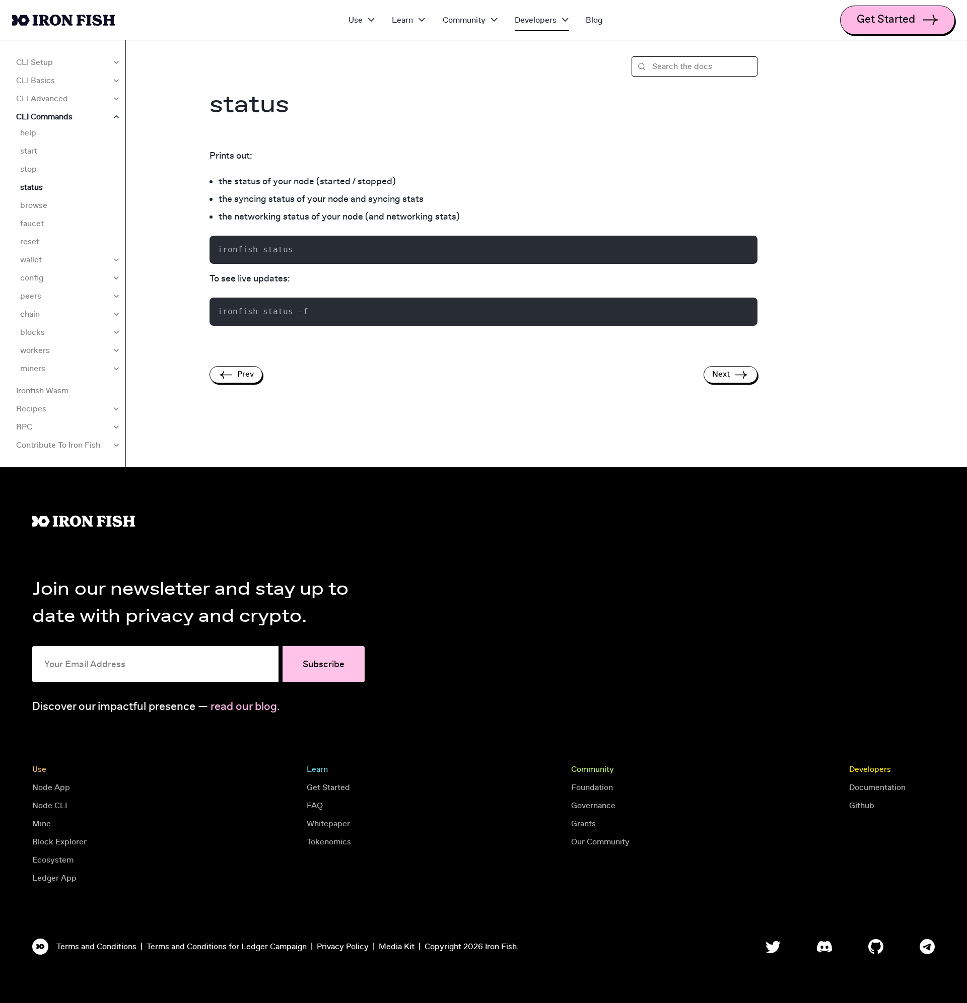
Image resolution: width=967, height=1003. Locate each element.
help (28, 133)
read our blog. (245, 706)
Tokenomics (329, 842)
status (31, 187)
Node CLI (49, 806)
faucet (32, 224)
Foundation (592, 787)
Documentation (877, 787)
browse (33, 205)
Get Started (328, 787)
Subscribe (323, 664)
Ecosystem (53, 860)
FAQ (315, 806)
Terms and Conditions (96, 947)
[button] (694, 66)
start (28, 151)
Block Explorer (59, 842)
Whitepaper (328, 824)
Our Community (600, 842)
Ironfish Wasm (42, 391)
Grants (583, 824)
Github (861, 806)
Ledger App (54, 878)
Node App (51, 787)
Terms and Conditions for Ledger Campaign (227, 947)
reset (29, 242)
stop (28, 169)
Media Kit (397, 947)
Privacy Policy (343, 947)
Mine (41, 824)
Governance (593, 806)
